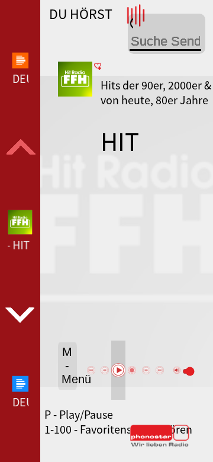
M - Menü (70, 365)
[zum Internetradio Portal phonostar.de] (159, 444)
